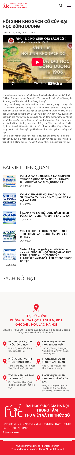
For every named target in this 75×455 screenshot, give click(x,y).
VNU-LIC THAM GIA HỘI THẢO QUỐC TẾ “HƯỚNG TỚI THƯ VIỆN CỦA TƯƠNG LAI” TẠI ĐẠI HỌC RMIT (45, 197)
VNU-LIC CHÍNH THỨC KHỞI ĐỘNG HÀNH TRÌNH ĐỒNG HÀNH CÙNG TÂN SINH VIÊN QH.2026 (43, 234)
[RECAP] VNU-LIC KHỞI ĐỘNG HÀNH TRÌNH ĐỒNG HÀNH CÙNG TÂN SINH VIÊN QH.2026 (45, 214)
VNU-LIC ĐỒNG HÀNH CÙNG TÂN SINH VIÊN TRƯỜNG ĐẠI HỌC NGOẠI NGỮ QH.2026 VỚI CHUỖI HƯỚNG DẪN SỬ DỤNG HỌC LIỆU (45, 179)
